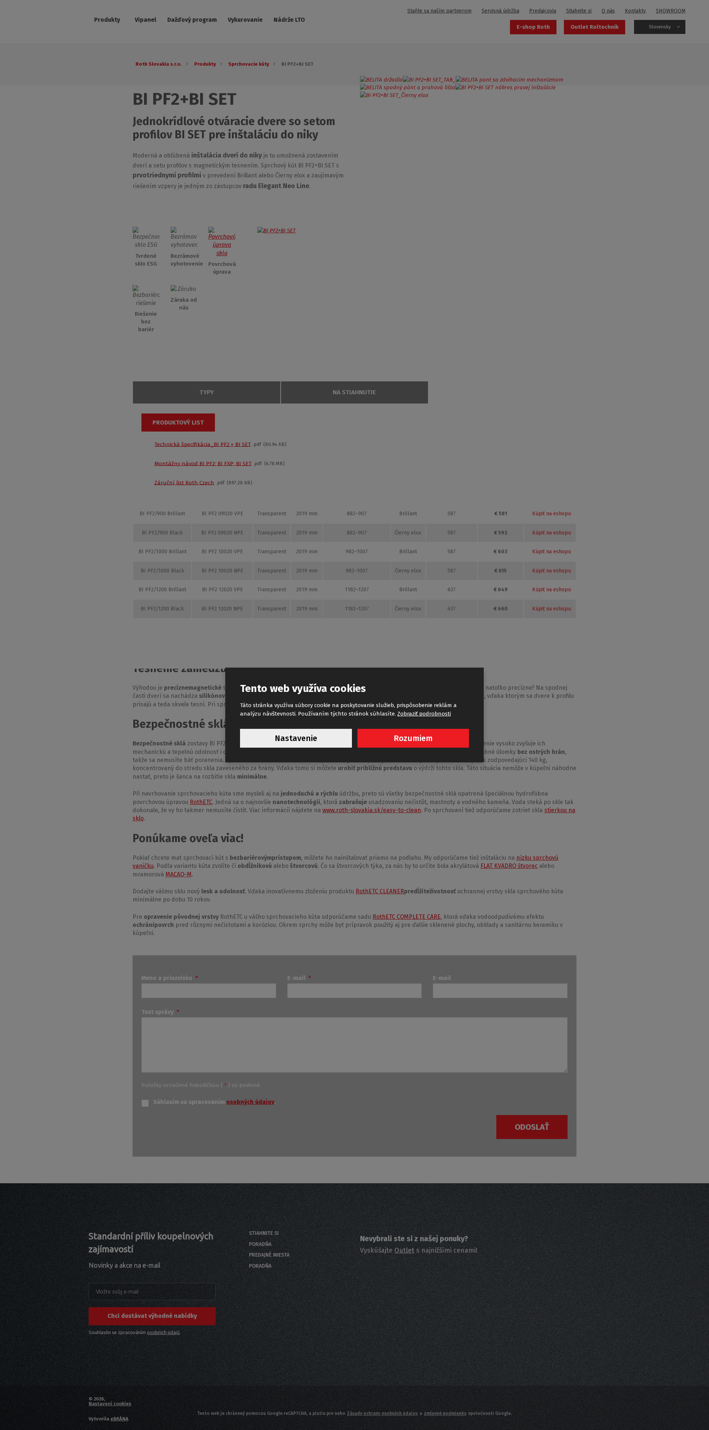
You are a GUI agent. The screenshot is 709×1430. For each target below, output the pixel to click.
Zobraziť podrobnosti (424, 713)
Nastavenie (296, 738)
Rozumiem (413, 738)
